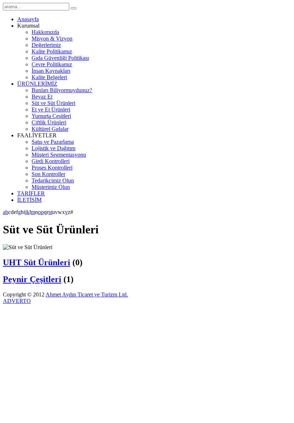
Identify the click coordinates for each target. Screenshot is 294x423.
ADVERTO (17, 301)
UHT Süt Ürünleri (36, 262)
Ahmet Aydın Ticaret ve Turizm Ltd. (87, 294)
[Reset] (73, 8)
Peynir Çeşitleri (32, 279)
